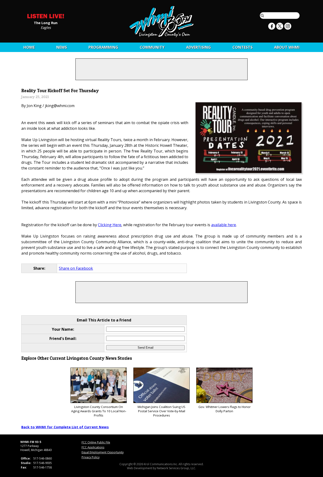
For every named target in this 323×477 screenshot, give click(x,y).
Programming (103, 47)
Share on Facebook (76, 268)
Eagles (46, 27)
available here (223, 224)
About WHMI (287, 47)
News (61, 47)
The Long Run (45, 22)
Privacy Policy (91, 457)
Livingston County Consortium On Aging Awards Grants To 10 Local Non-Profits (98, 411)
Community (152, 47)
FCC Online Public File (96, 442)
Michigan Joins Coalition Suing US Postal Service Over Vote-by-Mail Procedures (161, 411)
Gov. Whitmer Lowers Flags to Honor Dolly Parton (224, 409)
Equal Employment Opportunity (103, 452)
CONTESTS (242, 47)
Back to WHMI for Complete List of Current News (65, 427)
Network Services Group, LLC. (176, 468)
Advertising (198, 47)
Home (29, 47)
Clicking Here (109, 224)
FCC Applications (93, 447)
